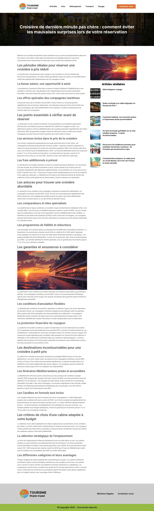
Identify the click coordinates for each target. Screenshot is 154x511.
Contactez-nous (126, 493)
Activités (53, 6)
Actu (63, 6)
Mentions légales (105, 493)
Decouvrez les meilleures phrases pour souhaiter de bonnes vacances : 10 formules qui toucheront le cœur (119, 147)
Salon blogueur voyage (112, 89)
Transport (89, 6)
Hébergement (75, 6)
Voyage (101, 6)
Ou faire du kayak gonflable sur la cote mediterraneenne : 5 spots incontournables (119, 133)
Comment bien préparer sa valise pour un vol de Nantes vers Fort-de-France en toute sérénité (119, 160)
